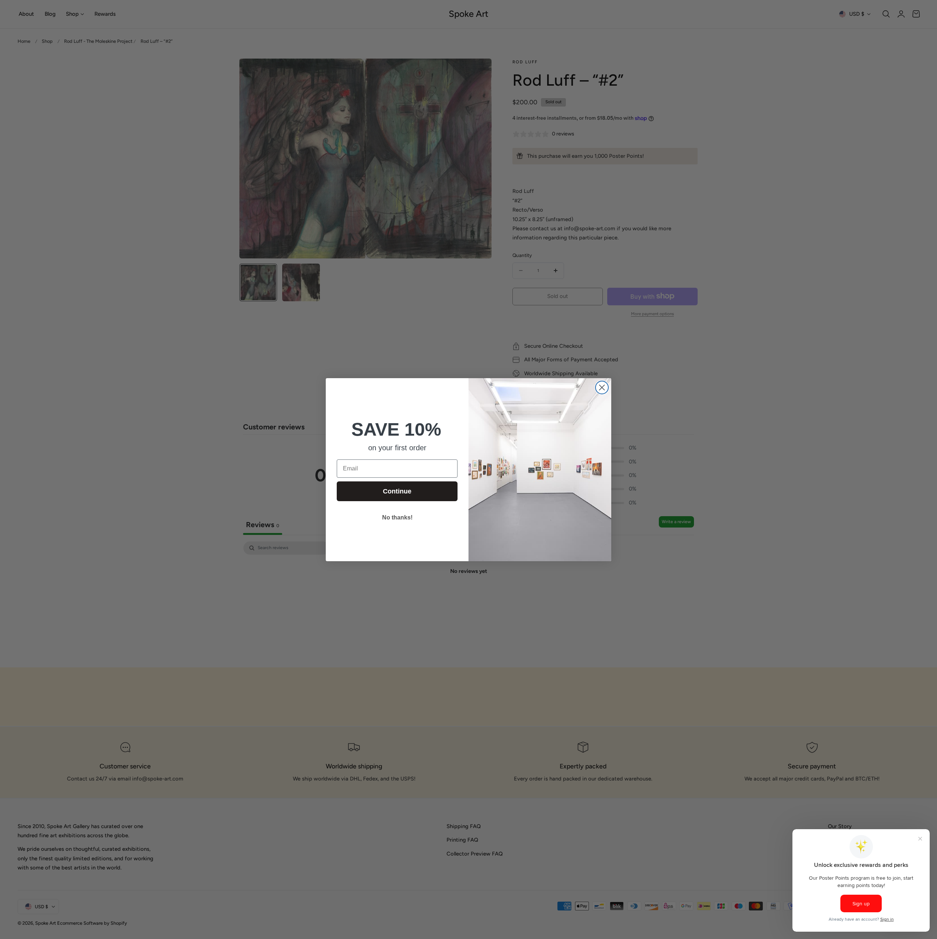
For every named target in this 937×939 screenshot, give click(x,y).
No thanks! (397, 517)
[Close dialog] (602, 387)
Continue (397, 491)
